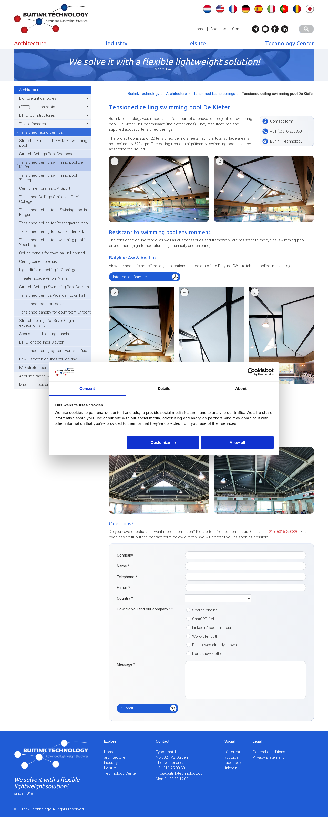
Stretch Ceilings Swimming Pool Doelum (54, 287)
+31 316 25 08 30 (170, 768)
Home (199, 29)
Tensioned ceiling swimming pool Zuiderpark (48, 177)
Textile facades (32, 124)
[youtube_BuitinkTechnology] (266, 29)
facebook (232, 762)
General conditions (269, 752)
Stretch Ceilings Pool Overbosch (47, 154)
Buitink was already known (214, 645)
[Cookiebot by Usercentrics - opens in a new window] (251, 372)
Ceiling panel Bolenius (38, 261)
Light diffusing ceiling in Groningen (48, 270)
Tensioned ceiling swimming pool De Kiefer (51, 164)
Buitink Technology (143, 93)
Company (125, 555)
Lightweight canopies (37, 98)
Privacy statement (268, 757)
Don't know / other (208, 653)
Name (123, 566)
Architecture (30, 43)
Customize (160, 442)
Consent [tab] (87, 388)
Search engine (205, 610)
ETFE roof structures (37, 115)
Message (126, 664)
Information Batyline (130, 277)
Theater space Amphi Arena (43, 278)
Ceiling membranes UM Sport (44, 188)
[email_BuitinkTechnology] (257, 29)
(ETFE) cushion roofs (37, 107)
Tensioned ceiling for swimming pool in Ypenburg (53, 242)
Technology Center (289, 43)
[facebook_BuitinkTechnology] (276, 29)
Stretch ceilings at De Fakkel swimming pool (53, 143)
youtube (231, 757)
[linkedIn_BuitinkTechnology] (286, 29)
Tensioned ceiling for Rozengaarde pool (54, 223)
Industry (116, 43)
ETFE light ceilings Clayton (41, 342)
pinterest (232, 752)
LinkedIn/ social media (211, 627)
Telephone (127, 576)
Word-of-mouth (205, 636)
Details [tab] (164, 388)
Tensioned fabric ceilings (41, 132)
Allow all (237, 442)
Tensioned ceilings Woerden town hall (52, 295)
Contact (239, 29)
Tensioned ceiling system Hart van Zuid (53, 350)
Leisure (196, 43)
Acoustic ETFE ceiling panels (44, 333)
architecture (114, 757)
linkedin (230, 768)
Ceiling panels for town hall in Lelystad (52, 253)
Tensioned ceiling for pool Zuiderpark (51, 231)
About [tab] (241, 388)
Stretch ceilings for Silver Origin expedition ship (46, 323)
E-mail (123, 587)
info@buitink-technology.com (181, 773)
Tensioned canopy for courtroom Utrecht (55, 312)
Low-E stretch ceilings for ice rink (48, 359)
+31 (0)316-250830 (282, 531)
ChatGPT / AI (203, 619)
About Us (218, 29)
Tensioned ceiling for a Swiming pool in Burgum (53, 212)
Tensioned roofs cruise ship (43, 303)
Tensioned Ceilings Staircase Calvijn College (50, 199)
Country (125, 598)
